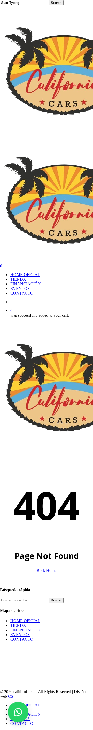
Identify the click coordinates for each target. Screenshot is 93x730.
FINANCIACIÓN (25, 630)
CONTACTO (21, 639)
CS (10, 696)
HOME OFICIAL (25, 621)
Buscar (56, 600)
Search (56, 3)
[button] (18, 712)
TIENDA (18, 625)
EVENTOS (20, 634)
